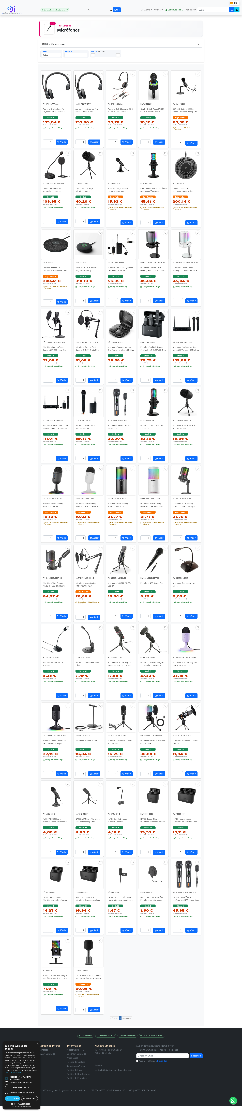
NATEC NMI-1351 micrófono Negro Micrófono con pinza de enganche (121, 900)
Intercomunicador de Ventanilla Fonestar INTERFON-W (52, 191)
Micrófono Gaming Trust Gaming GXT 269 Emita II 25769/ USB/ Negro (53, 350)
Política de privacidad (13, 1073)
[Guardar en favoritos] (68, 74)
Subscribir (196, 1055)
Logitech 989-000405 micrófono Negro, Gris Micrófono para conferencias (185, 191)
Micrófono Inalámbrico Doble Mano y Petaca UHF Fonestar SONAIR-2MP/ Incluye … (55, 428)
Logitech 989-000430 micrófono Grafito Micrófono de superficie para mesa (55, 271)
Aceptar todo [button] (12, 1098)
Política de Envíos (75, 1070)
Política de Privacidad (77, 1078)
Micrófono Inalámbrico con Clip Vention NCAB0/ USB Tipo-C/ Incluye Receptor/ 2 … (153, 350)
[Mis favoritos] (89, 9)
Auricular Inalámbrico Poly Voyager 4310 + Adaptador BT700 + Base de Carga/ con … (55, 112)
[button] (21, 1104)
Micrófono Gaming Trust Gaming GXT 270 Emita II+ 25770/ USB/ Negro (86, 350)
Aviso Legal (72, 1058)
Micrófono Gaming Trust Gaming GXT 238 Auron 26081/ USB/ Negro (153, 271)
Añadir (62, 142)
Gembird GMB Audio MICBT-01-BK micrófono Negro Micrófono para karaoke (152, 112)
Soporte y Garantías (76, 1053)
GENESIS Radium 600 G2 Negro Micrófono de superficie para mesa (186, 112)
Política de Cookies (76, 1062)
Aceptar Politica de (153, 1061)
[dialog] (21, 1075)
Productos (190, 9)
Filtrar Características (55, 44)
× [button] (37, 1044)
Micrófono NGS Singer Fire (151, 583)
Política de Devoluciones (78, 1074)
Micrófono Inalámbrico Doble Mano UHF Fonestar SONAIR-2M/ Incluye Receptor (185, 350)
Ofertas (158, 9)
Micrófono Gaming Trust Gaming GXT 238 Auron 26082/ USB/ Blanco (186, 271)
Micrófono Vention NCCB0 (86, 741)
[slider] (93, 55)
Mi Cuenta (146, 9)
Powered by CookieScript (21, 1107)
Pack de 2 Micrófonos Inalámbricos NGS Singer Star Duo (185, 900)
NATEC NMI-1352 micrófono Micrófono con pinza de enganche (152, 900)
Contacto (43, 1049)
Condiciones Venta (76, 1066)
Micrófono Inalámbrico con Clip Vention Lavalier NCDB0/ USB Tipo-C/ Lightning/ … (120, 350)
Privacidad (162, 1061)
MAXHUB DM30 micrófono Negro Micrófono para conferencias (86, 271)
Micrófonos (65, 26)
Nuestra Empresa (75, 1049)
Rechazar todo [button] (29, 1098)
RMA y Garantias (47, 1053)
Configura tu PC (175, 9)
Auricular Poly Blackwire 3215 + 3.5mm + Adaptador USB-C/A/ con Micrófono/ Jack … (120, 112)
